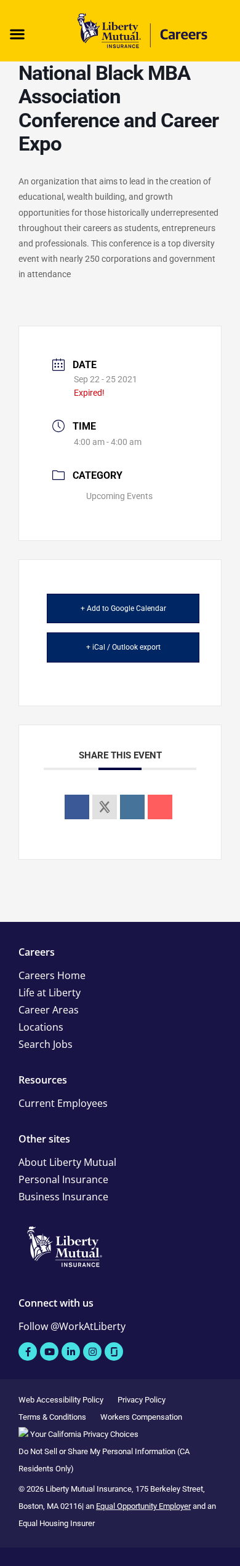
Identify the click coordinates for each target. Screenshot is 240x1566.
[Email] (160, 807)
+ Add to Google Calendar (123, 608)
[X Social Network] (104, 807)
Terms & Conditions (52, 1417)
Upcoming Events (119, 496)
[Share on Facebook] (77, 807)
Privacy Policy (142, 1399)
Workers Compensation (141, 1417)
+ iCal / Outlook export (123, 647)
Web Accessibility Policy (60, 1399)
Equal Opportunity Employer (143, 1506)
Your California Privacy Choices (83, 1434)
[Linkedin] (132, 807)
